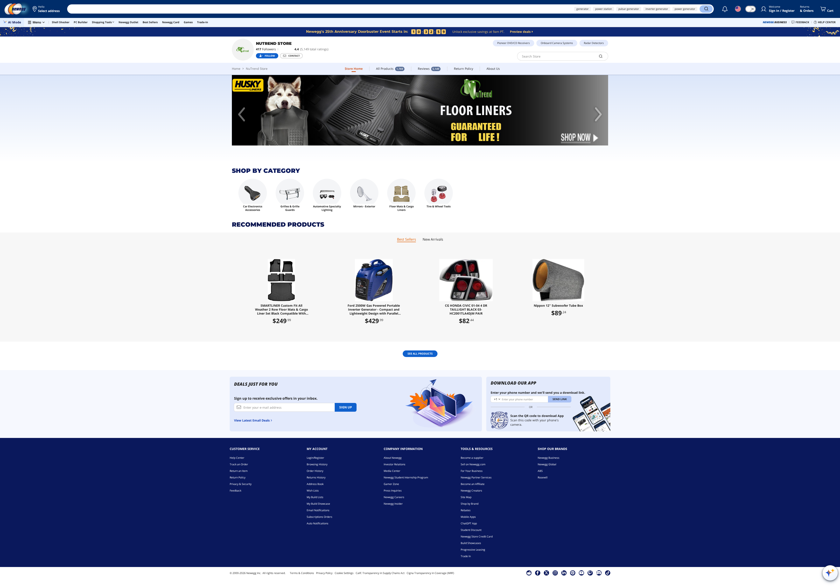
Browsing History (317, 464)
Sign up (345, 407)
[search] (600, 56)
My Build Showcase (318, 504)
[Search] (706, 9)
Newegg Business (548, 458)
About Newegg (393, 458)
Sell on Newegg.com (473, 464)
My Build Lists (315, 497)
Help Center (237, 458)
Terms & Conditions (302, 573)
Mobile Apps (468, 517)
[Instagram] (555, 573)
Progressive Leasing (473, 549)
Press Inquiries (393, 490)
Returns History (316, 477)
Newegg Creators (471, 490)
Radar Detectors (594, 43)
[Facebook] (537, 573)
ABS (540, 471)
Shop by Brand (469, 504)
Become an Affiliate (473, 484)
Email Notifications (318, 510)
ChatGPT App (469, 523)
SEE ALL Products (420, 353)
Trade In (466, 556)
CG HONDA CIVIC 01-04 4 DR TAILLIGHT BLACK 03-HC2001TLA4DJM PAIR (466, 309)
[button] (46, 9)
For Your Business (472, 471)
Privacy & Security (241, 484)
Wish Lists (313, 490)
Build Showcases (471, 543)
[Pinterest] (572, 573)
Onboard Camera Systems (557, 43)
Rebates (466, 510)
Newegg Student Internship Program (406, 477)
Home (236, 68)
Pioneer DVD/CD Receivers (513, 43)
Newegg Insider (393, 504)
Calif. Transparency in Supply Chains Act (380, 573)
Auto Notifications (317, 523)
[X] (546, 573)
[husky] (420, 110)
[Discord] (598, 573)
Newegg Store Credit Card (477, 536)
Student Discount (471, 530)
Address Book (315, 484)
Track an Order (239, 464)
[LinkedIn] (564, 573)
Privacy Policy (324, 573)
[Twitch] (590, 573)
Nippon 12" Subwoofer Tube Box (558, 306)
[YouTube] (581, 573)
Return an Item (239, 471)
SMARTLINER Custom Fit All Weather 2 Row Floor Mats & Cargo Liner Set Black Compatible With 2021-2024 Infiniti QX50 (281, 309)
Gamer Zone (391, 484)
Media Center (392, 471)
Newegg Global (547, 464)
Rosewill (543, 477)
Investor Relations (394, 464)
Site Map (466, 497)
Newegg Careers (394, 497)
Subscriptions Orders (319, 517)
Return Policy (237, 477)
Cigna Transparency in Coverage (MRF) (430, 573)
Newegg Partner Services (476, 477)
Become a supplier (472, 458)
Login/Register (315, 458)
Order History (315, 471)
